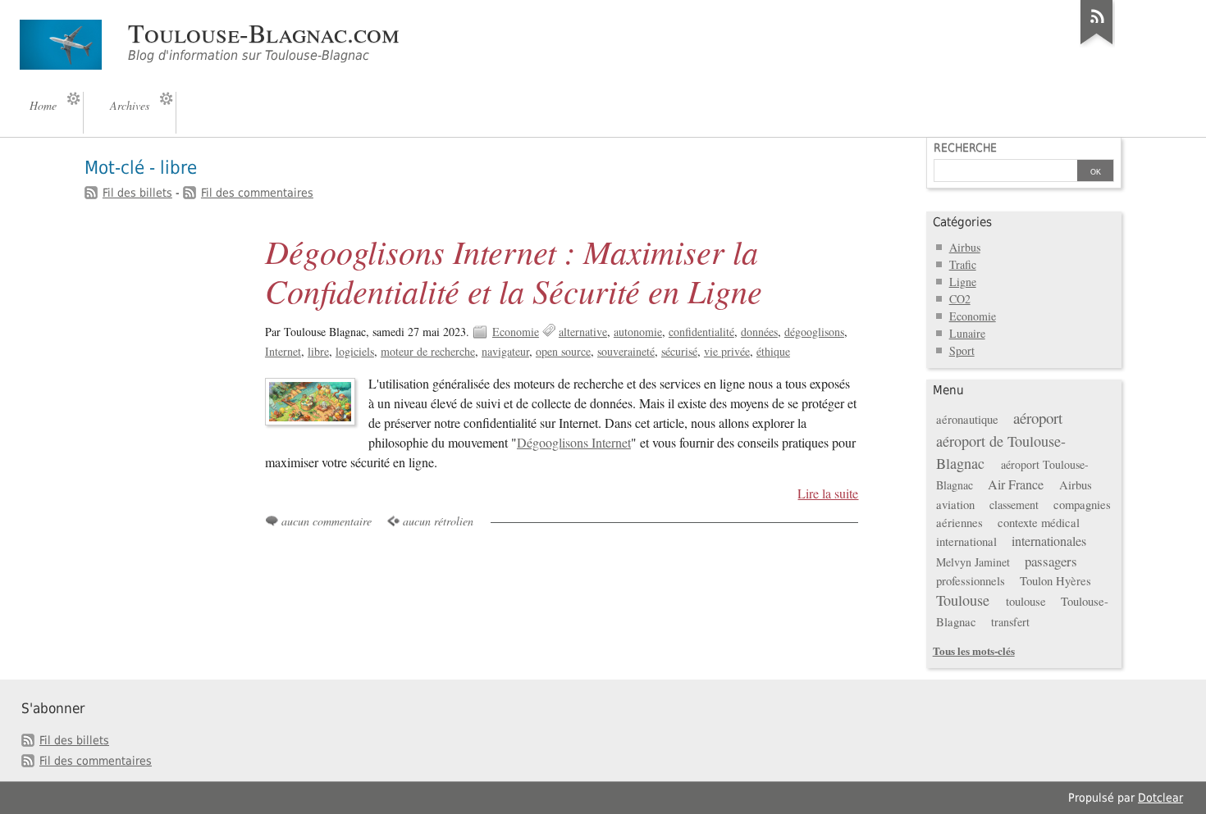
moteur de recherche (428, 351)
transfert (1010, 622)
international (966, 541)
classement (1014, 504)
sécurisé (679, 351)
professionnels (970, 580)
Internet (283, 351)
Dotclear (1160, 797)
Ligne (962, 281)
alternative (583, 331)
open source (563, 351)
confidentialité (701, 331)
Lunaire (967, 333)
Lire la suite (827, 493)
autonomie (638, 331)
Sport (962, 350)
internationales (1049, 541)
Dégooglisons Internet (574, 443)
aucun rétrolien (438, 521)
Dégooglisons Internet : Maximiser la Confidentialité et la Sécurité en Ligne (513, 270)
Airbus (964, 247)
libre (318, 351)
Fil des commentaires (257, 192)
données (759, 331)
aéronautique (967, 419)
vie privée (727, 351)
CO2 (960, 299)
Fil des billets (137, 192)
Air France (1016, 484)
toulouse (1026, 601)
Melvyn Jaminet (973, 562)
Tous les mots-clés (974, 650)
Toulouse (962, 600)
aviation (955, 504)
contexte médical (1039, 522)
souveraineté (626, 351)
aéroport (1037, 417)
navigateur (505, 351)
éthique (773, 351)
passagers (1051, 561)
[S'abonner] (1097, 44)
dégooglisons (814, 331)
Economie (515, 331)
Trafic (962, 264)
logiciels (355, 351)
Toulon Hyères (1055, 580)
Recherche (965, 147)
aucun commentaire (326, 521)
